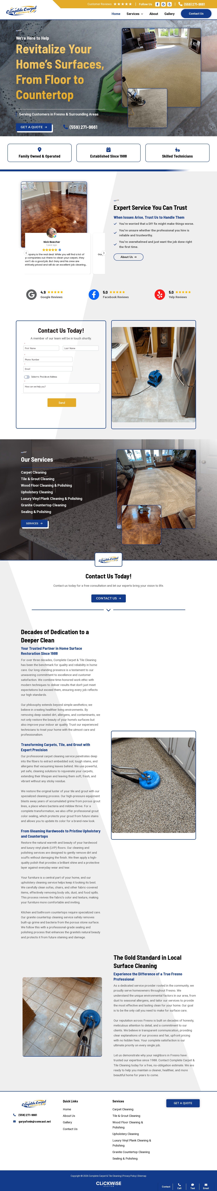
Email (206, 1188)
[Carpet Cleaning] (33, 472)
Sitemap (142, 1176)
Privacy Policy (129, 1176)
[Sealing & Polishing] (36, 511)
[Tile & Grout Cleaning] (37, 478)
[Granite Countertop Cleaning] (43, 505)
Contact (171, 1142)
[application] (141, 13)
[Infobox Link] (191, 4)
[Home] (67, 1109)
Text (192, 1188)
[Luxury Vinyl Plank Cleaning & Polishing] (51, 498)
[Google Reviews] (163, 4)
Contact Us (196, 13)
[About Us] (69, 1115)
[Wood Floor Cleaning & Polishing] (46, 485)
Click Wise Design (191, 1178)
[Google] (31, 294)
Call (169, 1134)
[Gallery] (67, 1122)
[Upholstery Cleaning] (37, 492)
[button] (34, 127)
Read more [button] (65, 269)
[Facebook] (157, 4)
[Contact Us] (70, 1129)
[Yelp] (169, 4)
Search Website (176, 1149)
